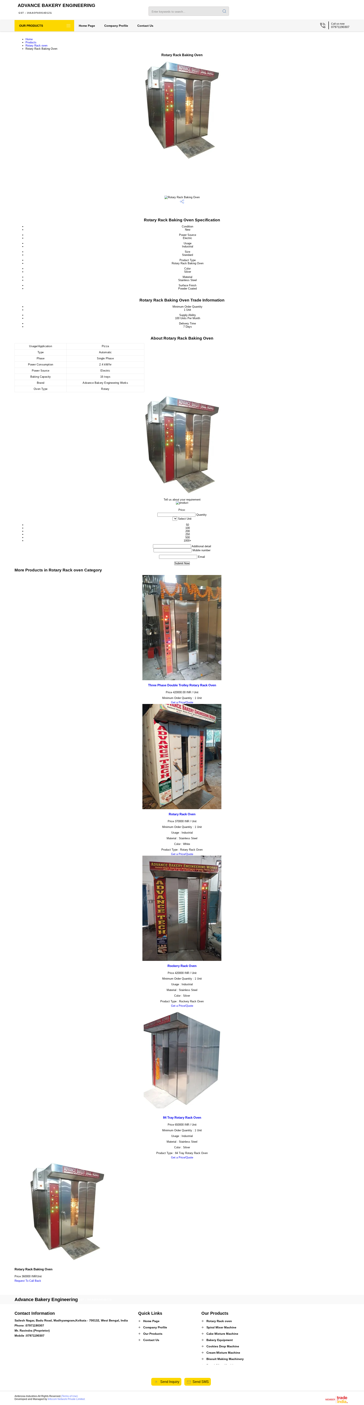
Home (29, 39)
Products (30, 42)
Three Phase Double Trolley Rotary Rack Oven (182, 685)
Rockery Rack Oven (182, 966)
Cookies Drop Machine (222, 1346)
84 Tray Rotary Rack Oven (182, 1117)
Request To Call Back (28, 1280)
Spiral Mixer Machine (221, 1327)
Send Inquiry (169, 1382)
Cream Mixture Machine (223, 1352)
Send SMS (201, 1382)
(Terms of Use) (69, 1396)
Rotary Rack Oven (182, 814)
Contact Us (145, 25)
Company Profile (116, 25)
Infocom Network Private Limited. (66, 1399)
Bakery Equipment (219, 1340)
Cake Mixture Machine (222, 1333)
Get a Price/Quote (182, 702)
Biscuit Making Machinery (225, 1359)
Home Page (87, 25)
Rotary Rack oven (36, 45)
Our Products (31, 25)
